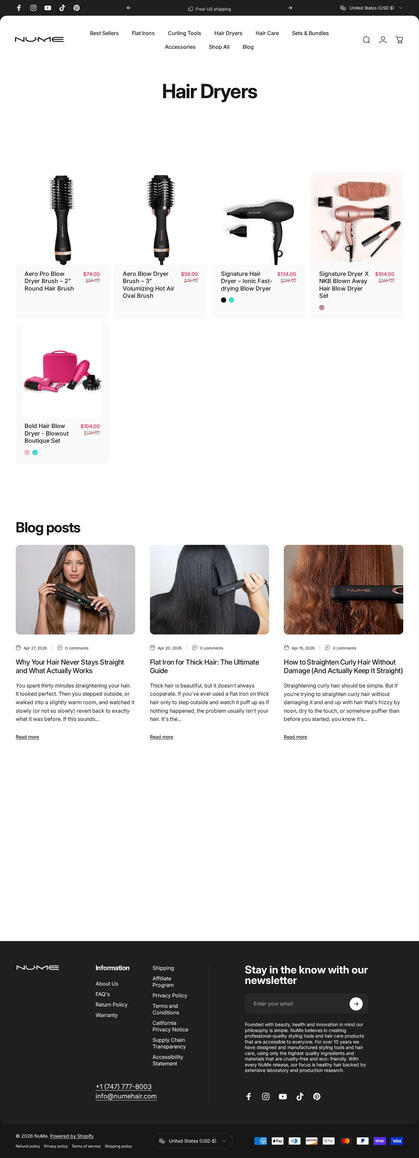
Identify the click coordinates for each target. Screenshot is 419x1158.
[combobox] (371, 8)
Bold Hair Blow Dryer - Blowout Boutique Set (47, 433)
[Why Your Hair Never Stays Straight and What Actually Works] (75, 589)
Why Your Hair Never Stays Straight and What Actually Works (70, 666)
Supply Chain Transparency (169, 1043)
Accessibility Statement (168, 1060)
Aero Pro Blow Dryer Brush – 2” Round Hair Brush (49, 281)
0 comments (76, 648)
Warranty (107, 1015)
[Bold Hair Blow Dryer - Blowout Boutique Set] (62, 370)
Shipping (163, 968)
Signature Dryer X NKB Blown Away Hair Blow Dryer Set (344, 284)
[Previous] (129, 8)
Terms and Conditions (166, 1009)
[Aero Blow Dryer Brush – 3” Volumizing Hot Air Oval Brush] (160, 218)
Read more (27, 736)
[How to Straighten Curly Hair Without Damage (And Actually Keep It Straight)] (343, 589)
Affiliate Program (163, 981)
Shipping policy (118, 1146)
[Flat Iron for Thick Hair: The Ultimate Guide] (209, 589)
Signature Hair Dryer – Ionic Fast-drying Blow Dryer (246, 281)
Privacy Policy (170, 995)
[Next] (290, 8)
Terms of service (86, 1146)
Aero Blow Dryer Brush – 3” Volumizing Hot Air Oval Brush (148, 284)
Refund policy (28, 1146)
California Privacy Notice (170, 1026)
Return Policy (112, 1005)
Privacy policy (56, 1146)
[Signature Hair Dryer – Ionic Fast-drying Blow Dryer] (258, 218)
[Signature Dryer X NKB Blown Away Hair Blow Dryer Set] (356, 218)
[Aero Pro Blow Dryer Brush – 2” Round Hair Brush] (62, 218)
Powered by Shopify (72, 1136)
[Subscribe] (356, 1003)
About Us (107, 983)
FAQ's (103, 994)
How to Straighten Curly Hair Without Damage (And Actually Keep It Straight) (343, 666)
